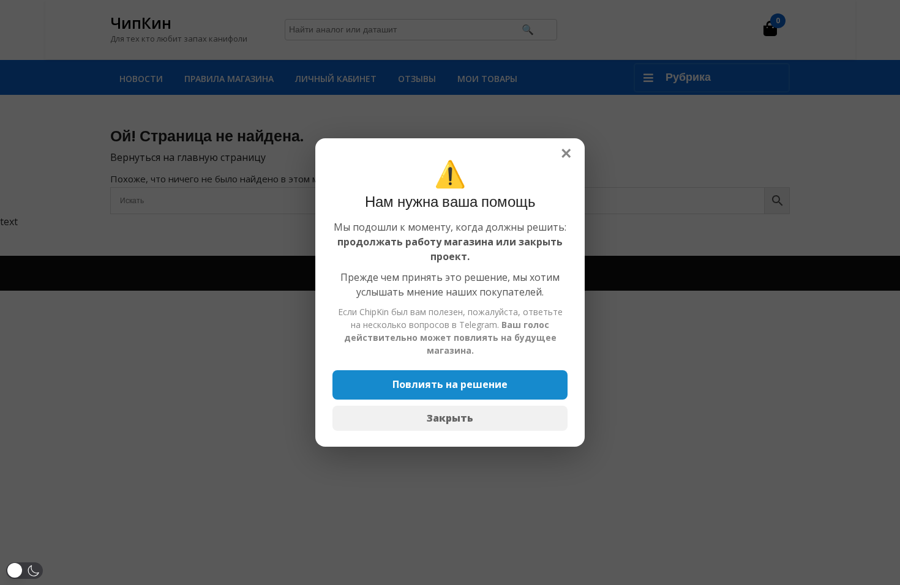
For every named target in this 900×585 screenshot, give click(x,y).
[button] (24, 570)
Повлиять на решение (450, 384)
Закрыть (450, 418)
